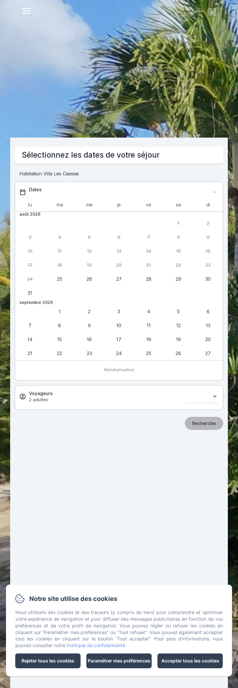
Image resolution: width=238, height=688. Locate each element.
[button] (178, 223)
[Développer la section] (214, 396)
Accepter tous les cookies (190, 661)
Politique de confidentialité (96, 645)
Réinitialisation (119, 369)
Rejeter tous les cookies (47, 661)
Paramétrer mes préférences (119, 661)
